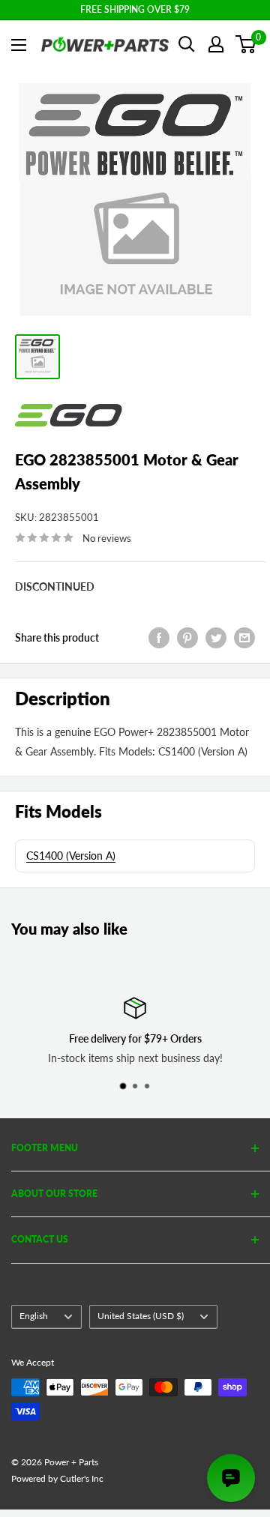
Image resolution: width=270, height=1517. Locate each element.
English (34, 1315)
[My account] (216, 44)
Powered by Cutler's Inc (57, 1478)
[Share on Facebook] (159, 637)
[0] (246, 44)
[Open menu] (18, 45)
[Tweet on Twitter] (216, 637)
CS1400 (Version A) (71, 855)
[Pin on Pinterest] (187, 637)
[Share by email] (244, 637)
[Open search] (186, 44)
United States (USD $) (141, 1315)
